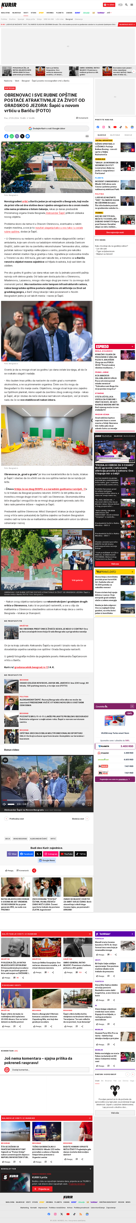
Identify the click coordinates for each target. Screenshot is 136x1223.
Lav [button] (119, 1081)
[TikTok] (121, 127)
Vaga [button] (132, 1081)
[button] (82, 118)
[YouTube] (115, 127)
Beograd (25, 81)
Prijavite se (44, 1189)
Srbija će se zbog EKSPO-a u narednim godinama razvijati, (48, 489)
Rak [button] (115, 1081)
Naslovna (8, 81)
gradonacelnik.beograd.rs (29, 667)
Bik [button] (102, 1081)
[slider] (11, 804)
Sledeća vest (78, 819)
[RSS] (126, 127)
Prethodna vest (17, 819)
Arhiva (69, 1208)
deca (7, 839)
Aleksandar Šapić (55, 213)
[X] (109, 127)
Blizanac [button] (108, 1081)
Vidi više (115, 1113)
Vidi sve (115, 564)
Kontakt (33, 1208)
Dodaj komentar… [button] (20, 1069)
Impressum (42, 1208)
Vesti (17, 81)
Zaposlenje (111, 1208)
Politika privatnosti (81, 1208)
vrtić (25, 201)
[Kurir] (8, 4)
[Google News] (132, 127)
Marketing (24, 1208)
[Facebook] (98, 127)
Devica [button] (125, 1081)
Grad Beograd (20, 839)
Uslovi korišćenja (98, 1208)
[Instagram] (104, 127)
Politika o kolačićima (57, 1208)
